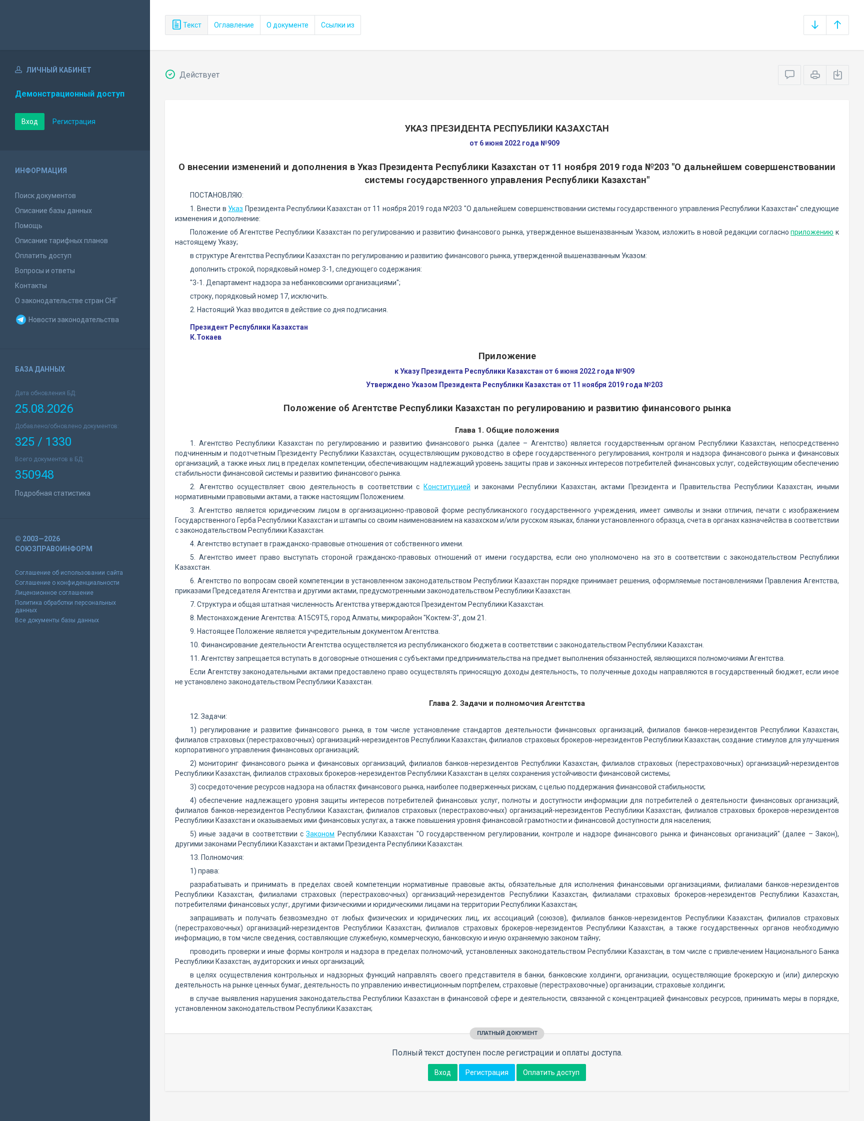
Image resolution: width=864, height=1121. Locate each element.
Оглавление (234, 25)
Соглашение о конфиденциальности (67, 582)
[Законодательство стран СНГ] (75, 25)
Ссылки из (337, 25)
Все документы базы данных (57, 620)
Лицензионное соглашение (54, 592)
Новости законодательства (73, 320)
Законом (320, 834)
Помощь (28, 226)
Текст (192, 25)
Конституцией (447, 487)
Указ (235, 209)
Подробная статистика (52, 493)
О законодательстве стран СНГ (66, 301)
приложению (812, 232)
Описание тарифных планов (61, 241)
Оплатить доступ (43, 256)
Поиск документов (45, 196)
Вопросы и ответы (45, 271)
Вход (30, 122)
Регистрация (74, 122)
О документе (287, 25)
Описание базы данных (53, 211)
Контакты (31, 286)
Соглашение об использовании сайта (69, 572)
